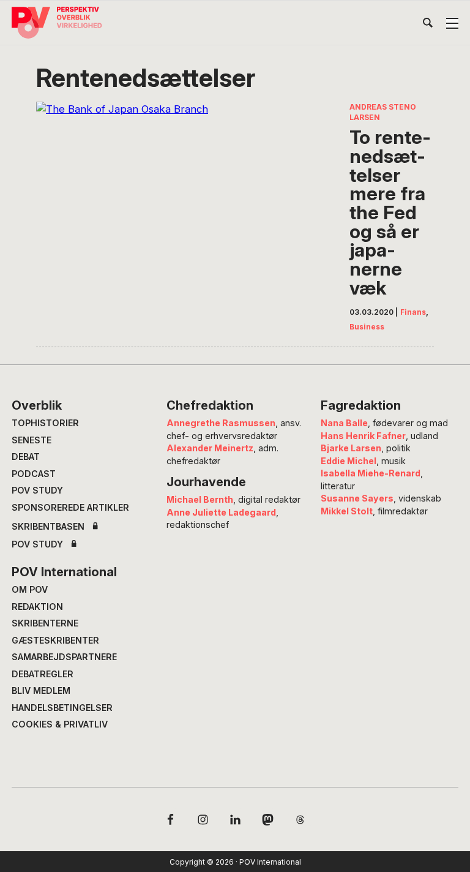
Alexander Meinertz (209, 448)
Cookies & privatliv (60, 724)
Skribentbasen (48, 526)
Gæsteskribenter (55, 640)
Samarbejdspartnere (64, 657)
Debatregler (42, 674)
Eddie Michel (348, 461)
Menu (452, 23)
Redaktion (37, 606)
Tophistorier (45, 423)
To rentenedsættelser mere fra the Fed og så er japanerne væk (390, 212)
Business (366, 326)
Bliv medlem (41, 690)
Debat (26, 456)
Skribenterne (45, 623)
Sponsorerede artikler (70, 507)
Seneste (31, 440)
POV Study (37, 490)
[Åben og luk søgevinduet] (428, 25)
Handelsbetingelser (62, 707)
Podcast (34, 473)
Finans (413, 312)
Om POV (30, 589)
